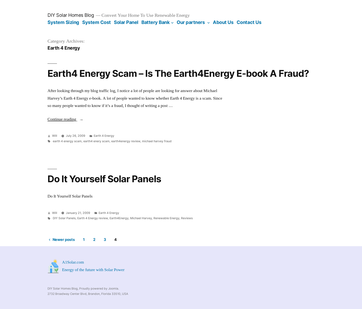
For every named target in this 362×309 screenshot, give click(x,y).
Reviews (187, 218)
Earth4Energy (119, 218)
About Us (223, 22)
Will (54, 136)
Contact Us (249, 22)
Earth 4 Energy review (92, 218)
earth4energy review (125, 141)
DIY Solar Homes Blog (71, 15)
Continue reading (65, 119)
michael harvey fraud (157, 141)
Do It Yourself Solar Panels (104, 178)
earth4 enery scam (96, 141)
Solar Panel (126, 22)
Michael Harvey (141, 218)
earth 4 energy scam (67, 141)
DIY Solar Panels (64, 218)
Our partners (191, 22)
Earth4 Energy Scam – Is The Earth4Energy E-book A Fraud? (178, 73)
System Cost (96, 22)
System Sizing (63, 22)
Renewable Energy (166, 218)
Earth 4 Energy (104, 136)
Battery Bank (155, 22)
